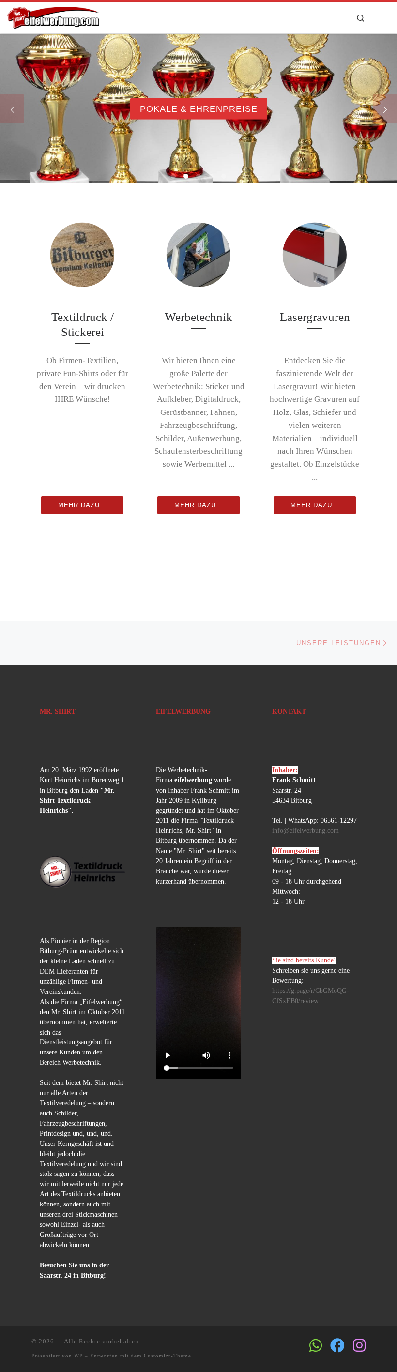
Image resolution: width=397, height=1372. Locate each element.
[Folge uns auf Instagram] (359, 1345)
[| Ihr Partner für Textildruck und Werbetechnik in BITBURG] (53, 16)
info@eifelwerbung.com (305, 830)
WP (78, 1355)
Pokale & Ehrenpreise (199, 108)
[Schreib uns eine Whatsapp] (315, 1345)
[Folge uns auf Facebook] (337, 1345)
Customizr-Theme (167, 1355)
